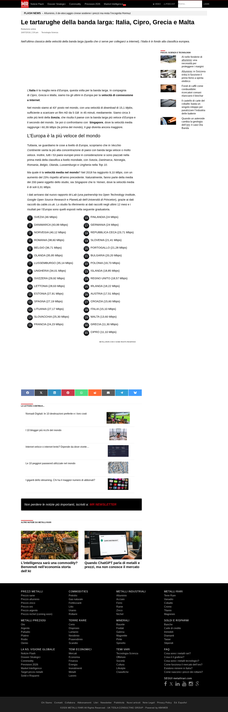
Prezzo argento (29, 610)
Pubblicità (119, 702)
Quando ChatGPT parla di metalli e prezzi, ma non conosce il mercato (112, 565)
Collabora (70, 702)
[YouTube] (184, 684)
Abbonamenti (84, 702)
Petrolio (73, 595)
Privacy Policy (164, 702)
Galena (120, 632)
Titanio (168, 610)
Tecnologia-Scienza (127, 653)
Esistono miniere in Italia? (178, 668)
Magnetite (121, 635)
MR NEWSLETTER (103, 504)
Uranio (72, 610)
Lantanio (73, 632)
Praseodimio (76, 639)
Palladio (25, 632)
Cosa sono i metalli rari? (177, 653)
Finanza (73, 661)
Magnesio (169, 614)
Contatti (58, 702)
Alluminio (121, 595)
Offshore (121, 657)
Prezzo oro (27, 606)
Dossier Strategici (56, 4)
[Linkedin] (177, 684)
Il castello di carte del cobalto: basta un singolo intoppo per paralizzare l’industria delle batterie (193, 107)
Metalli (72, 672)
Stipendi (168, 643)
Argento (25, 628)
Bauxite (120, 624)
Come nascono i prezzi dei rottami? (183, 672)
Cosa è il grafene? (174, 657)
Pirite (119, 639)
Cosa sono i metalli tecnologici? (181, 661)
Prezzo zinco (28, 603)
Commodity (75, 4)
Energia (73, 664)
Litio (71, 606)
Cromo (168, 606)
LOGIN (206, 4)
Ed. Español (180, 702)
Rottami (73, 614)
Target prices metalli (32, 672)
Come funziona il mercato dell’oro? (183, 664)
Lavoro (72, 675)
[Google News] (197, 684)
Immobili (168, 632)
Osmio (24, 643)
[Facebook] (165, 684)
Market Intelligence (115, 4)
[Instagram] (191, 684)
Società (120, 661)
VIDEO (157, 4)
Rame (119, 606)
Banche (168, 624)
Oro (23, 624)
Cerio (72, 624)
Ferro (119, 603)
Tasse (167, 639)
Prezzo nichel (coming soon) (36, 614)
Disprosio (74, 628)
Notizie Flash (37, 4)
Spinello (120, 643)
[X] (171, 684)
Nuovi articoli (134, 702)
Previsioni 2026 (92, 4)
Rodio (24, 639)
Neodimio (74, 635)
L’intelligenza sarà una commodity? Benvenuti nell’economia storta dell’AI (49, 567)
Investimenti (75, 668)
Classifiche (122, 672)
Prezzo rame (28, 595)
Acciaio (120, 599)
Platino (25, 635)
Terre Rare (170, 595)
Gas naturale (76, 599)
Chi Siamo (46, 702)
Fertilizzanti (75, 603)
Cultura (120, 664)
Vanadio (168, 599)
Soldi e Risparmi (30, 675)
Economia (74, 657)
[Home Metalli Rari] (25, 7)
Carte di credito (172, 628)
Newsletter (106, 702)
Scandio (73, 643)
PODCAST (170, 4)
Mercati (73, 653)
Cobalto (168, 603)
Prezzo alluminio (30, 599)
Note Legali (149, 702)
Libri (96, 702)
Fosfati (120, 628)
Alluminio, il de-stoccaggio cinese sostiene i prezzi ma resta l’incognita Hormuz (77, 13)
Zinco (119, 610)
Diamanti (169, 635)
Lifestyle (120, 668)
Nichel (119, 614)
